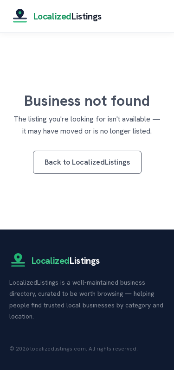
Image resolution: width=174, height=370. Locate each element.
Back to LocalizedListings (87, 162)
